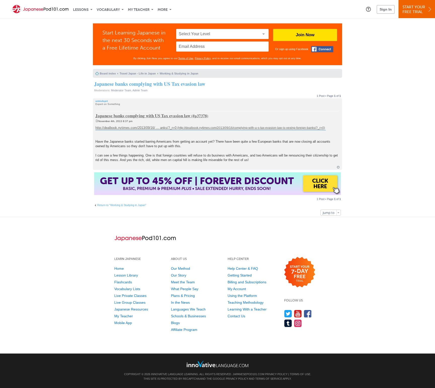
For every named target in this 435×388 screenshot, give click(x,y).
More (163, 10)
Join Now (305, 34)
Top (338, 167)
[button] (368, 9)
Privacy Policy (203, 58)
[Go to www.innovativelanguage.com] (217, 364)
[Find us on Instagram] (298, 323)
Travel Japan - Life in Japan (138, 73)
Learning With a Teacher (247, 309)
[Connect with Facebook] (322, 49)
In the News (180, 302)
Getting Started (240, 275)
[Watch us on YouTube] (298, 314)
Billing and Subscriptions (247, 282)
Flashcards (123, 282)
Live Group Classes (130, 302)
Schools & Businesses (188, 316)
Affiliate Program (184, 330)
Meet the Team (183, 282)
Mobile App (123, 323)
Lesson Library (126, 275)
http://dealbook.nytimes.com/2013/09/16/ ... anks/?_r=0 (135, 128)
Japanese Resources (131, 309)
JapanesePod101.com (248, 374)
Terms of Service (268, 378)
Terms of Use (185, 58)
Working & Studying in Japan (179, 73)
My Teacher (139, 10)
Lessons (81, 10)
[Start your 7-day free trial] (299, 272)
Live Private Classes (130, 296)
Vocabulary (108, 10)
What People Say (184, 289)
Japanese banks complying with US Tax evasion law (149, 84)
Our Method (180, 268)
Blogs (175, 323)
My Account (237, 289)
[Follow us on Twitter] (288, 314)
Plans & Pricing (183, 296)
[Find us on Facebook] (308, 314)
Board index (108, 73)
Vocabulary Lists (127, 289)
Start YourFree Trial (414, 9)
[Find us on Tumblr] (288, 323)
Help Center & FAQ (243, 268)
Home (119, 268)
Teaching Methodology (246, 302)
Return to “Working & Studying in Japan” (121, 205)
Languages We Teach (188, 309)
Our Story (178, 275)
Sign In (386, 9)
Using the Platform (242, 296)
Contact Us (236, 316)
